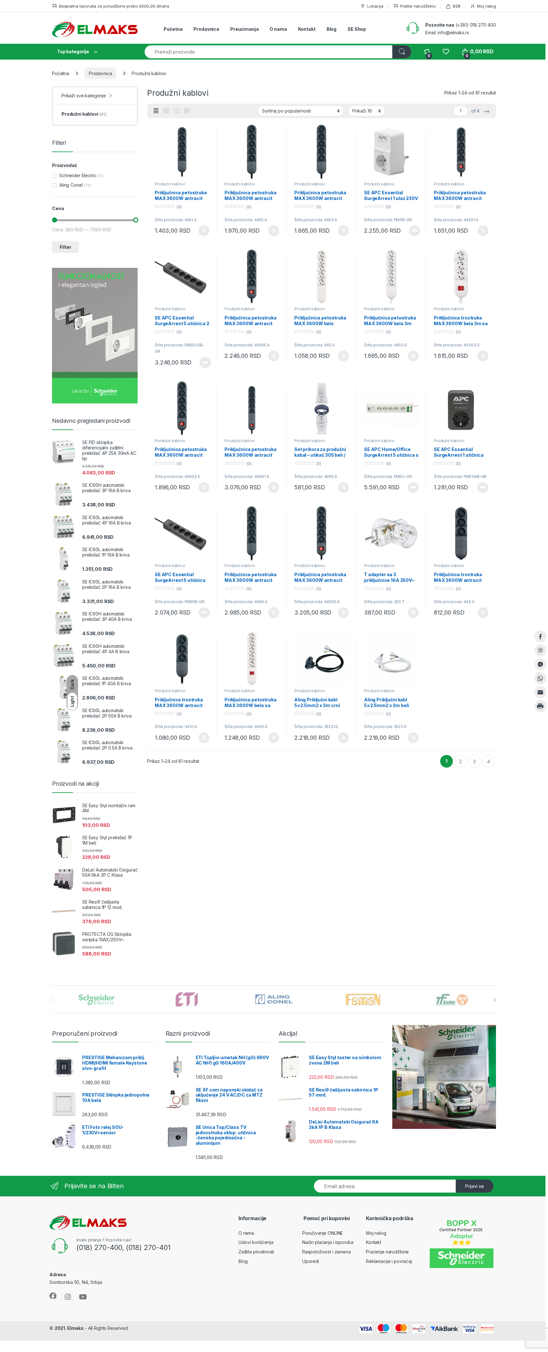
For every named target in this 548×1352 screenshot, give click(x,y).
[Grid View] (166, 111)
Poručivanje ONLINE (322, 1233)
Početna (173, 29)
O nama (278, 29)
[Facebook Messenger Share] (540, 664)
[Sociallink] (52, 1295)
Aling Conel (70, 185)
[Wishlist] (445, 51)
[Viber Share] (540, 650)
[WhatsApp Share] (540, 678)
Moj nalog (486, 6)
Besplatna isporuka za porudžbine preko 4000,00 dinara (114, 6)
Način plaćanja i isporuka (327, 1242)
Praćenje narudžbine (387, 1251)
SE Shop (357, 29)
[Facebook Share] (540, 636)
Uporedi (310, 1261)
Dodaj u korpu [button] (203, 230)
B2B (456, 6)
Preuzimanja (244, 29)
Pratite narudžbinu (418, 6)
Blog (331, 29)
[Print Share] (540, 706)
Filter (65, 247)
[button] (541, 719)
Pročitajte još (410, 230)
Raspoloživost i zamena (326, 1251)
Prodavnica (206, 29)
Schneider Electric (77, 175)
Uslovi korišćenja (255, 1242)
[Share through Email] (540, 692)
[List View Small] (187, 111)
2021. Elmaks (69, 1328)
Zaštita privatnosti (256, 1251)
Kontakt (307, 29)
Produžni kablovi (170, 184)
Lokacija (375, 6)
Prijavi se (474, 1186)
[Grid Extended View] (156, 111)
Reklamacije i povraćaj (389, 1261)
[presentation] (494, 1000)
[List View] (176, 111)
